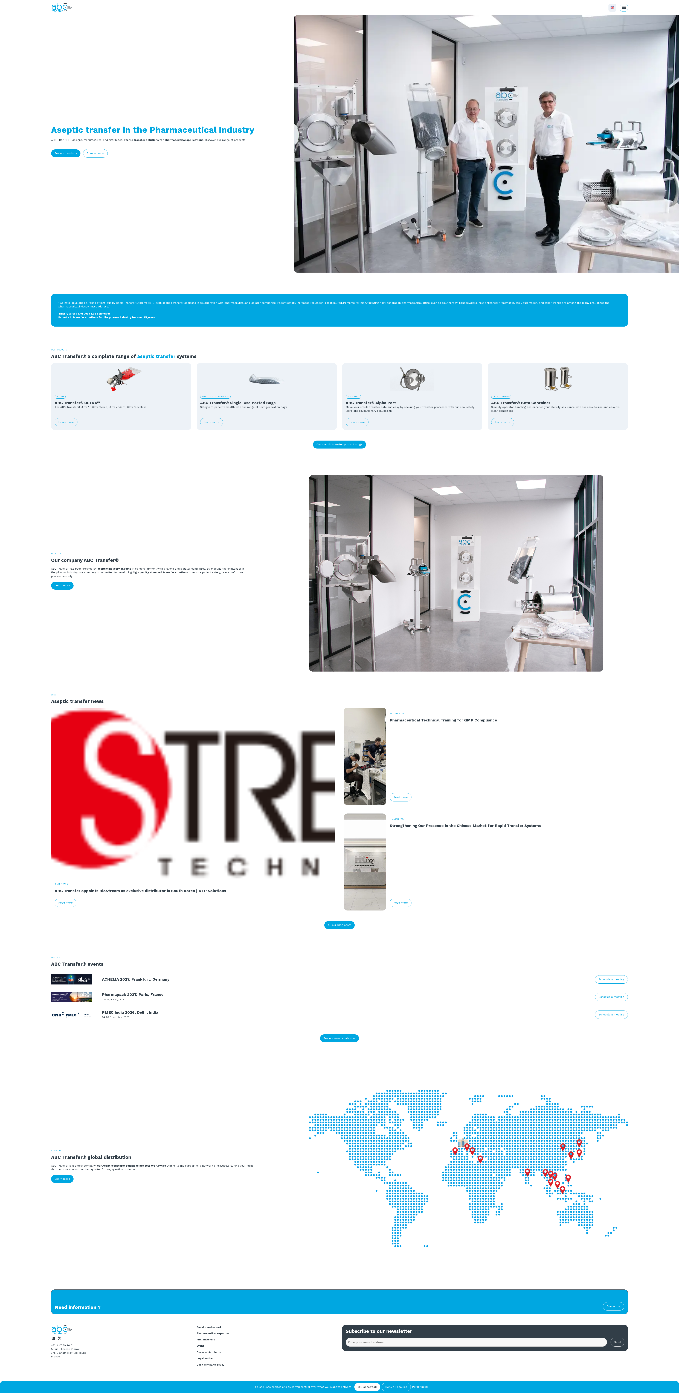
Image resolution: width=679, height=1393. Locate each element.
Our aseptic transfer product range (339, 444)
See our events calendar (339, 1038)
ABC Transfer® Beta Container (520, 403)
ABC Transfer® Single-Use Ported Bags (237, 403)
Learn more (66, 422)
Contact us (613, 1306)
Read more (65, 902)
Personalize (420, 1386)
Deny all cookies (396, 1387)
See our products (66, 153)
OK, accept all (367, 1387)
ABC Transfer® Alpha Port (371, 403)
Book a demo (95, 153)
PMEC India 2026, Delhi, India (130, 1012)
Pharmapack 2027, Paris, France (133, 994)
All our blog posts (339, 925)
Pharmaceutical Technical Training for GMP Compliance (443, 720)
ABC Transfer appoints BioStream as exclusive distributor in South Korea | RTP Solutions (140, 891)
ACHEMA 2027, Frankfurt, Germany (135, 979)
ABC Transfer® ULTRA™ (77, 403)
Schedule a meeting (611, 979)
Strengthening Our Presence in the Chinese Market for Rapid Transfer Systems (465, 825)
